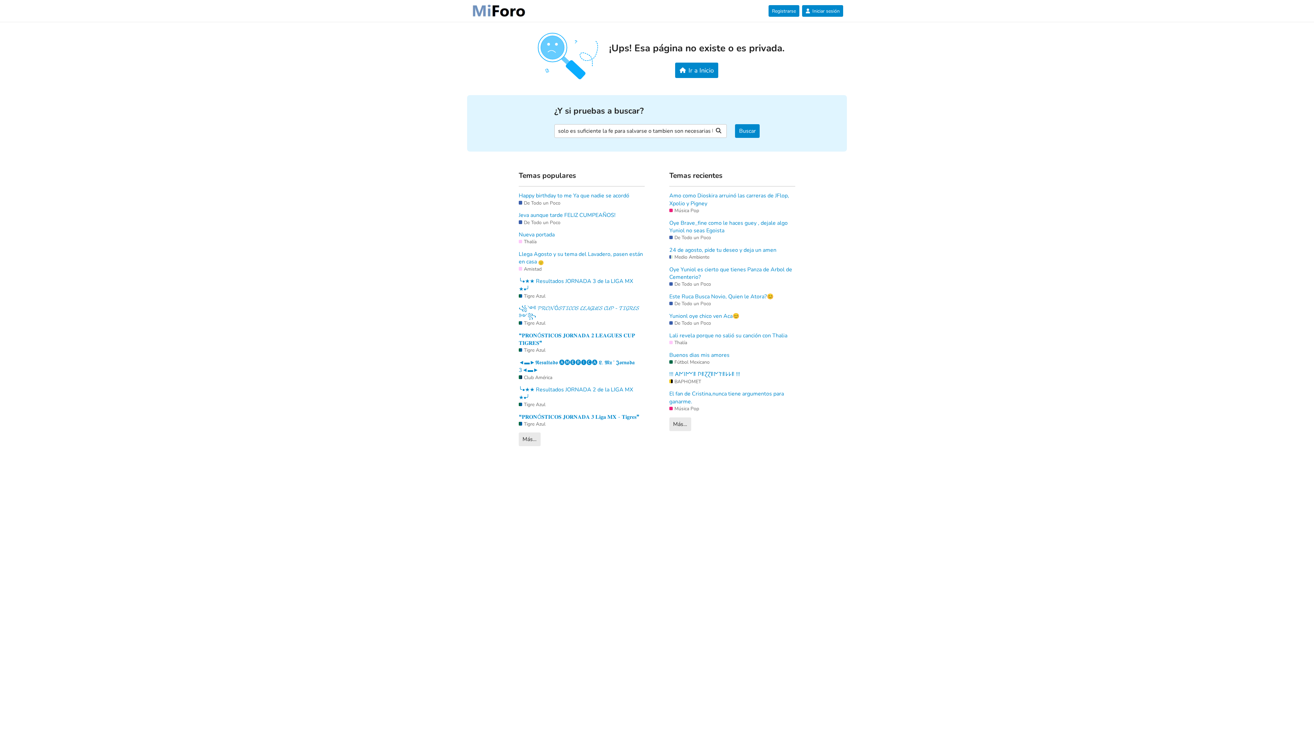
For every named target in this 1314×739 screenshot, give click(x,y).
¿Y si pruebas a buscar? (599, 111)
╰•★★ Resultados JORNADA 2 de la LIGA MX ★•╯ (576, 393)
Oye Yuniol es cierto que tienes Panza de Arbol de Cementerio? (730, 273)
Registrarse (784, 11)
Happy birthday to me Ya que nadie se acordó (574, 195)
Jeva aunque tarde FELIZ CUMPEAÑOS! (567, 215)
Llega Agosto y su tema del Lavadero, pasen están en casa (581, 257)
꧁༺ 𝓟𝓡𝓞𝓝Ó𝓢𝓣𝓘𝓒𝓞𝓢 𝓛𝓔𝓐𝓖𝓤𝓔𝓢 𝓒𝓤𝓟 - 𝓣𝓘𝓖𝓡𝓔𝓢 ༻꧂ (579, 312)
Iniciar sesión (826, 11)
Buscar (747, 131)
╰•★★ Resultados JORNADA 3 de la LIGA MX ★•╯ (576, 285)
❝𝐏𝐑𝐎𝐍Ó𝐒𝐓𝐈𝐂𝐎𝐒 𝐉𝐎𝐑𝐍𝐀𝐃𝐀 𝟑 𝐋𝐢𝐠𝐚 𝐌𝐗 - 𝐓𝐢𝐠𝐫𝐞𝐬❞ (579, 417)
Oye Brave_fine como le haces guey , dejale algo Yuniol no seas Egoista (728, 226)
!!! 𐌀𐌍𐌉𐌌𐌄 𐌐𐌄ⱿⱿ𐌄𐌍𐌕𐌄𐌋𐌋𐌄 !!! (704, 374)
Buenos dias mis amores (699, 355)
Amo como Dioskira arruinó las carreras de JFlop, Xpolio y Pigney (729, 199)
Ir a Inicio (701, 70)
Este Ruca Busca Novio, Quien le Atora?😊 (721, 296)
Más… (530, 439)
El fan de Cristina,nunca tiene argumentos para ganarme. (726, 397)
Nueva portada (537, 234)
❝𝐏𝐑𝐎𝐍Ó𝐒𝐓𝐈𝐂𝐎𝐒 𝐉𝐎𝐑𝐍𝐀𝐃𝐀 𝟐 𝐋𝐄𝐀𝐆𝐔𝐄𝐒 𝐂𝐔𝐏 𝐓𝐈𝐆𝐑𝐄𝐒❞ (577, 339)
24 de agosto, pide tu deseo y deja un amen (722, 250)
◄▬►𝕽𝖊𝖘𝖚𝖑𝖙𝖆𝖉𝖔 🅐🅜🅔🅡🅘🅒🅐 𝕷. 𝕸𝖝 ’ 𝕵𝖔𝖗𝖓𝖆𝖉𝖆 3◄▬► (577, 366)
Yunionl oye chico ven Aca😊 (704, 316)
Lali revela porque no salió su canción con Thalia (728, 335)
